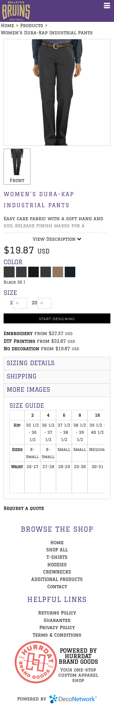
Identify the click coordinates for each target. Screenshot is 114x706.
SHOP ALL (57, 549)
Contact (57, 586)
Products (31, 25)
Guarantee (57, 620)
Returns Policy (57, 612)
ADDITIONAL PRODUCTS (57, 579)
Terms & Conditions (57, 634)
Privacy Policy (57, 627)
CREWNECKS (57, 571)
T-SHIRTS (57, 557)
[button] (36, 662)
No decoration (21, 348)
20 (34, 302)
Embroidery (18, 333)
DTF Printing (19, 341)
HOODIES (57, 564)
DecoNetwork (73, 699)
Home (7, 25)
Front (17, 180)
